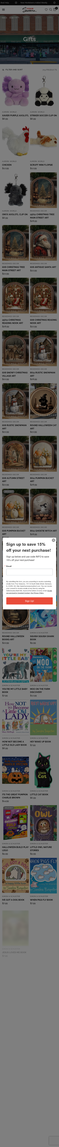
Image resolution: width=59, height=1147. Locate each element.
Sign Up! (29, 601)
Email (9, 566)
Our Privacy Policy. (37, 593)
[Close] (53, 540)
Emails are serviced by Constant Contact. (29, 591)
